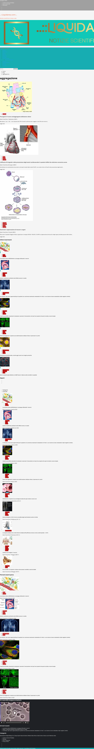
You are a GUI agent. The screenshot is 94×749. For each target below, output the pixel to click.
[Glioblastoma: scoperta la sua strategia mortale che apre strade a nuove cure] (7, 492)
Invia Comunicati (6, 4)
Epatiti (19, 735)
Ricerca (4, 54)
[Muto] (25, 722)
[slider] (14, 722)
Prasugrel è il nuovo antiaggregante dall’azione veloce (15, 116)
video (55, 735)
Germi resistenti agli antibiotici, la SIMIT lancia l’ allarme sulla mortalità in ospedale (18, 375)
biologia (4, 57)
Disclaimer (5, 5)
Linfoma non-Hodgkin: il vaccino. (10, 552)
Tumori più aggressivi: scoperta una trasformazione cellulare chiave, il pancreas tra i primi (20, 335)
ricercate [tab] (5, 391)
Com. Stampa (6, 58)
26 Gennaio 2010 (14, 535)
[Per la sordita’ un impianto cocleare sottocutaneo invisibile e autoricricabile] (7, 564)
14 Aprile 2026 (13, 409)
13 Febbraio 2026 (14, 428)
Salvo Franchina (4, 119)
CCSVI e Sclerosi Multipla (8, 2)
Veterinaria (51, 735)
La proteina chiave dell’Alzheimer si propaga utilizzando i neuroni (14, 258)
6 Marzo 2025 (13, 463)
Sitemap (4, 739)
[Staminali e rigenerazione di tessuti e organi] (16, 220)
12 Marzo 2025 (14, 445)
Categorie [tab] (5, 390)
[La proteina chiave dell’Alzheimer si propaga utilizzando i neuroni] (5, 251)
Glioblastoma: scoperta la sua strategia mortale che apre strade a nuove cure (20, 498)
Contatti (4, 65)
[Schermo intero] (27, 722)
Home (4, 50)
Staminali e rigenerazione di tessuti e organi (12, 229)
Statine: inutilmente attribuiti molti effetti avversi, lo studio (13, 278)
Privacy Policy (6, 741)
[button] (14, 713)
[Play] (1, 722)
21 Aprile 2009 (11, 232)
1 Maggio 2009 (14, 554)
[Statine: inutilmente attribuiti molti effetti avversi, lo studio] (5, 269)
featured (22, 735)
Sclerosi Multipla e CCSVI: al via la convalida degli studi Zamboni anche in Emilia (20, 517)
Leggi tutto (2, 123)
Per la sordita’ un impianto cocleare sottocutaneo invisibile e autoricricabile (19, 569)
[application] (14, 713)
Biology (10, 735)
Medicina (5, 52)
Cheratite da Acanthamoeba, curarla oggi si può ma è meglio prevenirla (16, 355)
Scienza (4, 61)
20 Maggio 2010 (14, 571)
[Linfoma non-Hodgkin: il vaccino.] (7, 544)
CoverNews (26, 748)
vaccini (4, 64)
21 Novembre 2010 (15, 501)
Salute (4, 53)
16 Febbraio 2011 (14, 519)
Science (41, 735)
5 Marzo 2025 (13, 481)
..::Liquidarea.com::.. (8, 14)
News (4, 157)
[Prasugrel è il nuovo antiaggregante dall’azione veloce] (16, 111)
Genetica (5, 56)
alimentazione (6, 62)
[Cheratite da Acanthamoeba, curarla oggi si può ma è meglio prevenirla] (5, 346)
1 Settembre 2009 (12, 119)
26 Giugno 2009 (12, 165)
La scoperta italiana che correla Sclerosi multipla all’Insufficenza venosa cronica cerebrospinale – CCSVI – (26, 532)
